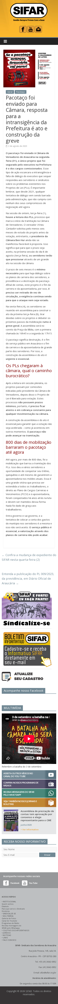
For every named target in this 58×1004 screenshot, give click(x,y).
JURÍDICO (7, 933)
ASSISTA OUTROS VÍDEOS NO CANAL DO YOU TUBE (18, 775)
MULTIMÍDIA (8, 916)
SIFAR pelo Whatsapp (11, 928)
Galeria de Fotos (9, 918)
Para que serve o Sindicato (13, 909)
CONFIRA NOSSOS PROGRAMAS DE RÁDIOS (20, 784)
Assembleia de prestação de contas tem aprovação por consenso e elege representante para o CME (37, 815)
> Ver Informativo (30, 829)
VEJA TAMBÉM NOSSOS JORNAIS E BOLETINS (20, 803)
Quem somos (7, 904)
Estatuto (5, 906)
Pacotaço (20, 92)
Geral (9, 92)
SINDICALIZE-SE (9, 913)
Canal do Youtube (9, 921)
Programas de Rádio (10, 923)
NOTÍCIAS (7, 935)
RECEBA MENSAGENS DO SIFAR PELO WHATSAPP (18, 793)
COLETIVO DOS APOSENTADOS (16, 930)
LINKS (5, 937)
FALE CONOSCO (9, 940)
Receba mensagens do (11, 925)
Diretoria (6, 911)
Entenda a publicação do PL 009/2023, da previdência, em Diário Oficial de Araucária (28, 578)
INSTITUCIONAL (9, 901)
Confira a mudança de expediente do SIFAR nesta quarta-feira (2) (29, 557)
